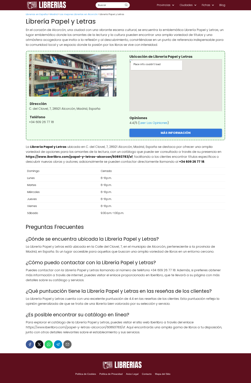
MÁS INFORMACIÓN (176, 133)
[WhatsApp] (49, 344)
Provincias (163, 5)
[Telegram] (58, 344)
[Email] (67, 344)
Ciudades (186, 5)
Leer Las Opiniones (154, 123)
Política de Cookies (85, 374)
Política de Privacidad (111, 374)
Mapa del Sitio (162, 374)
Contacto (147, 374)
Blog (222, 5)
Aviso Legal (132, 374)
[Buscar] (126, 5)
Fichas (206, 5)
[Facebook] (30, 344)
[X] (39, 344)
